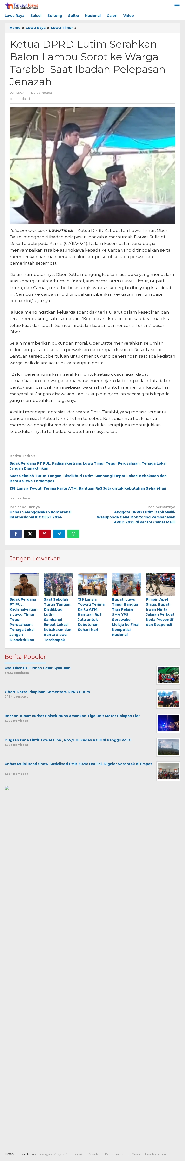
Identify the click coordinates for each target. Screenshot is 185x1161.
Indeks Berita (155, 1154)
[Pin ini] (45, 534)
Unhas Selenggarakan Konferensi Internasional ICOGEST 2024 (40, 512)
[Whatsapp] (73, 534)
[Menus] (177, 6)
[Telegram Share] (59, 534)
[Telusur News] (22, 6)
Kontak (77, 1154)
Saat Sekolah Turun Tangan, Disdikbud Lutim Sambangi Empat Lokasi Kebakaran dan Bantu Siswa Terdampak (57, 619)
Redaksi (94, 1154)
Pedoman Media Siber (122, 1154)
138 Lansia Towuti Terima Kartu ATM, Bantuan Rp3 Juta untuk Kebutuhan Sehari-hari (88, 488)
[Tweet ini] (30, 534)
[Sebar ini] (16, 534)
